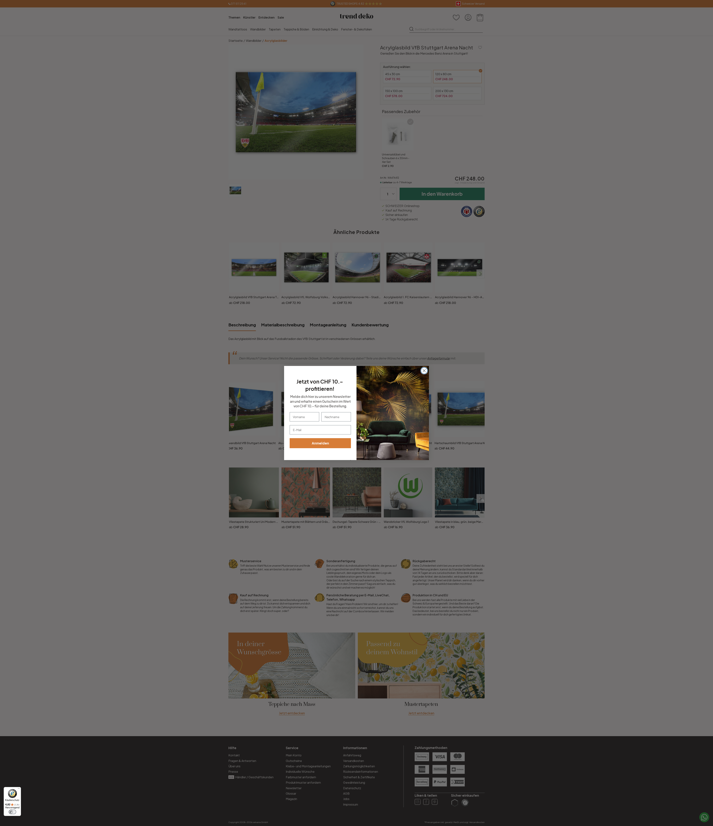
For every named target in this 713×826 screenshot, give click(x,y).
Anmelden (320, 443)
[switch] (12, 812)
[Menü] (19, 789)
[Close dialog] (424, 370)
